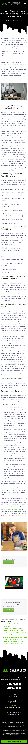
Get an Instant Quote (13, 741)
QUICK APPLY (8, 562)
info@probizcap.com (20, 516)
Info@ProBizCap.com (14, 702)
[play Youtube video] (14, 582)
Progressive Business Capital (13, 509)
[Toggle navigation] (25, 3)
